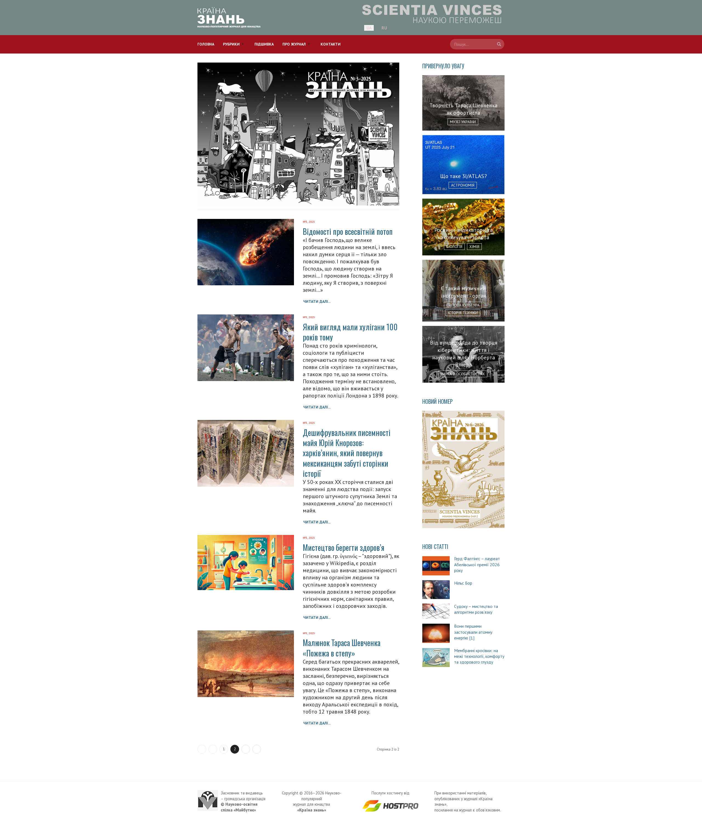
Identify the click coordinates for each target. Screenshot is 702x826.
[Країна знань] (229, 17)
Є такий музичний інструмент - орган (463, 292)
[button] (234, 44)
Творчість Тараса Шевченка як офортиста (463, 109)
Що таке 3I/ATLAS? (463, 176)
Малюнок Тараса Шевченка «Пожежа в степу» (341, 647)
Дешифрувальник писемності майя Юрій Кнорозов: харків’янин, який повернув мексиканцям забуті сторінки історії (346, 453)
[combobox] (477, 44)
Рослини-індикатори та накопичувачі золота (463, 233)
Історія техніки (463, 312)
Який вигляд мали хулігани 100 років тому (350, 332)
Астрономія (462, 185)
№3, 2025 (309, 222)
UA (369, 27)
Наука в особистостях (463, 373)
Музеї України (463, 121)
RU (384, 27)
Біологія (454, 246)
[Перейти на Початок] (201, 749)
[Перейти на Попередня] (212, 749)
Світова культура (462, 305)
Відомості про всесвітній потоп (348, 231)
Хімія (474, 246)
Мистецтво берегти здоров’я (343, 547)
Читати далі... (316, 301)
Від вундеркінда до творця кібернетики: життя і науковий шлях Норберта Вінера (463, 353)
